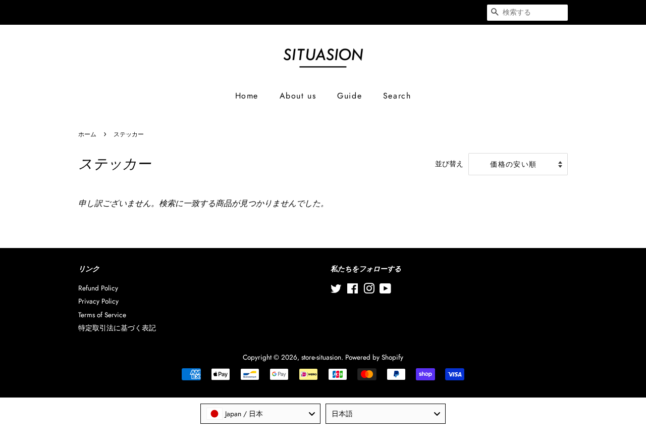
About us (298, 96)
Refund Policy (98, 288)
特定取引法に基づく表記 (117, 328)
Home (246, 96)
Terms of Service (102, 315)
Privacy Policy (98, 301)
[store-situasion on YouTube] (385, 290)
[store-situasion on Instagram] (368, 290)
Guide (349, 96)
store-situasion (321, 357)
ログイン (309, 12)
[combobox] (260, 414)
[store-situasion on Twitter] (336, 290)
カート (464, 12)
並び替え (449, 164)
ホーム (87, 134)
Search (397, 96)
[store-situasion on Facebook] (352, 290)
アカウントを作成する (390, 12)
